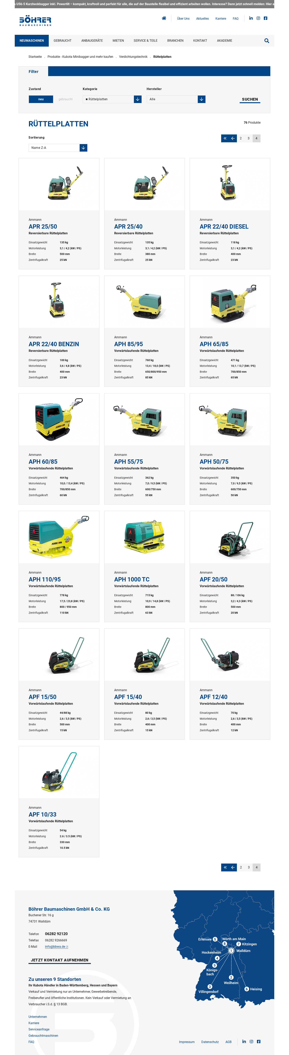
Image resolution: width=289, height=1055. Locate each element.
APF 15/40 (144, 684)
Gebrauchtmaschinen (43, 1036)
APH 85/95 (144, 331)
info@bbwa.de (55, 946)
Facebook (265, 18)
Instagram (258, 18)
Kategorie (95, 89)
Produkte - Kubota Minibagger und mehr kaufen (80, 57)
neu (41, 99)
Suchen (250, 99)
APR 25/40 (144, 213)
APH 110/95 (59, 566)
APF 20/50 (230, 566)
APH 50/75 (230, 448)
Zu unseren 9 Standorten (55, 979)
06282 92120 (56, 933)
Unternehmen (38, 1017)
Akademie (224, 40)
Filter (33, 71)
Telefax (34, 940)
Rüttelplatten (162, 57)
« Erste (225, 138)
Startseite (35, 57)
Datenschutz (210, 1042)
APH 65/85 (230, 331)
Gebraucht (63, 40)
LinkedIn (251, 18)
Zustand (35, 89)
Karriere (220, 18)
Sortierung (37, 138)
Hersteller (154, 89)
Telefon (34, 934)
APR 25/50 (59, 213)
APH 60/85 (59, 448)
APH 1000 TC (144, 566)
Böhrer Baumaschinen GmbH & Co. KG (69, 909)
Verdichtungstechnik (133, 57)
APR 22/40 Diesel (230, 213)
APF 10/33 (59, 801)
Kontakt (200, 40)
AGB (228, 1042)
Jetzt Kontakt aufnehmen (59, 960)
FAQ (235, 18)
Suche (267, 41)
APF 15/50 (59, 684)
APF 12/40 (230, 684)
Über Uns (183, 18)
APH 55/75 (144, 448)
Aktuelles (202, 18)
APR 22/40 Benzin (59, 331)
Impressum (187, 1042)
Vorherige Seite (233, 138)
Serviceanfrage (39, 1029)
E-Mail (33, 946)
